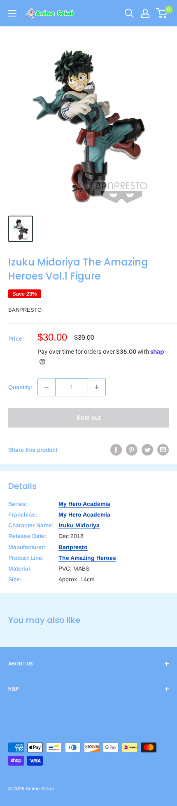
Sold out (89, 417)
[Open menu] (12, 13)
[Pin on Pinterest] (131, 450)
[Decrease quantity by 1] (46, 387)
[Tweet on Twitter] (147, 450)
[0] (162, 13)
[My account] (145, 13)
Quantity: (20, 387)
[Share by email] (163, 450)
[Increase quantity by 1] (96, 387)
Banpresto (25, 310)
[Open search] (129, 13)
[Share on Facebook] (116, 450)
